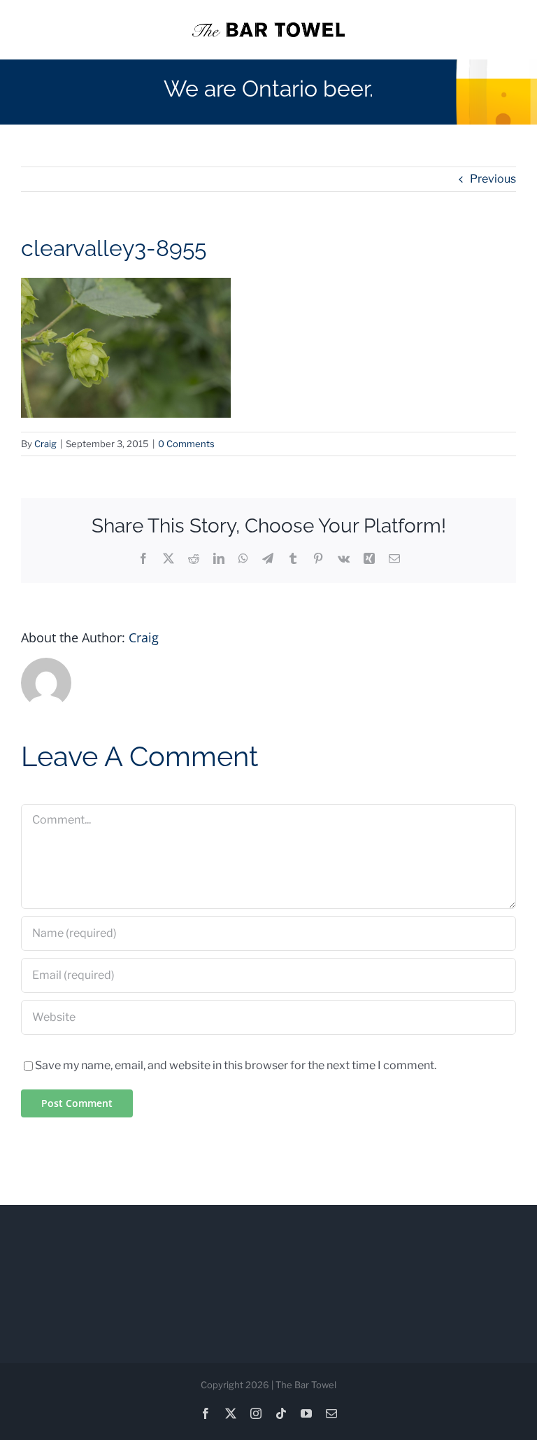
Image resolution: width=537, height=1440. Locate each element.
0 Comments (186, 443)
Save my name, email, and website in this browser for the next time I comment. (235, 1065)
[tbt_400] (268, 27)
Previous (493, 178)
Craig (45, 443)
